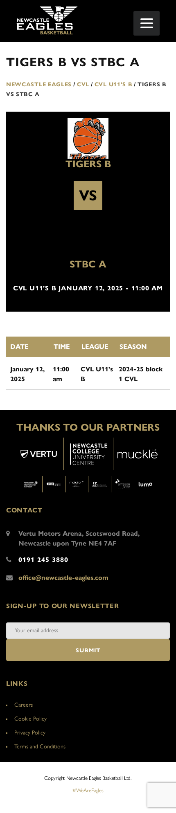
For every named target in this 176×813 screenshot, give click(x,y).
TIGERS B (88, 164)
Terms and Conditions (39, 746)
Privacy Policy (29, 732)
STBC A (88, 264)
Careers (23, 704)
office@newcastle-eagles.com (63, 578)
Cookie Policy (30, 718)
